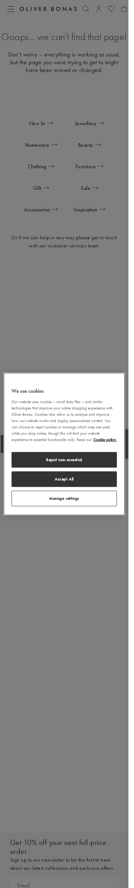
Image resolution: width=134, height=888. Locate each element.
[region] (64, 444)
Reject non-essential (64, 459)
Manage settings (64, 497)
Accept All (64, 479)
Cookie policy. (105, 439)
